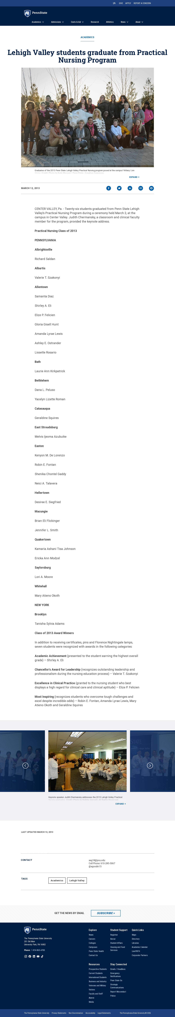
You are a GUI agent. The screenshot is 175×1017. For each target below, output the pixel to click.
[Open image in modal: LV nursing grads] (87, 117)
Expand (133, 177)
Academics (87, 37)
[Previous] (25, 765)
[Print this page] (151, 188)
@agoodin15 (95, 866)
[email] (140, 188)
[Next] (150, 765)
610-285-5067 (108, 863)
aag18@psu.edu (97, 860)
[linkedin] (130, 188)
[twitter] (119, 188)
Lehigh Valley (77, 880)
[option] (87, 767)
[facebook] (108, 188)
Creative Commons (94, 173)
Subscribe (105, 913)
